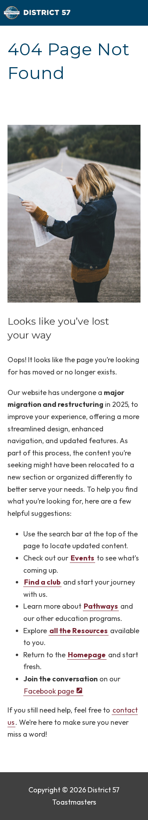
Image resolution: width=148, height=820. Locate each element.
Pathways (101, 606)
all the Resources (78, 630)
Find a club (42, 582)
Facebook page (49, 691)
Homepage (87, 654)
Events (82, 557)
